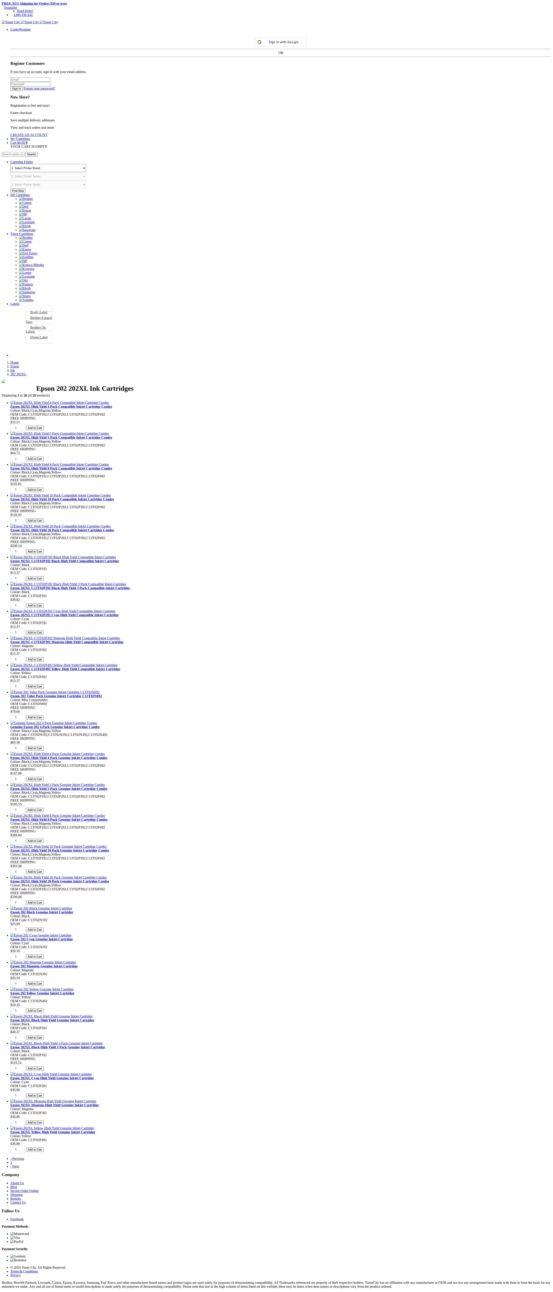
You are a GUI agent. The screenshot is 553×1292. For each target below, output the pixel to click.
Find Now (18, 190)
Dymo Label (39, 337)
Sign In (16, 88)
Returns (15, 1198)
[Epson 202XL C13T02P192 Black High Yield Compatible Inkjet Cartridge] (63, 557)
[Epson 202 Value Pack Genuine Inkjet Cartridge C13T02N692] (55, 692)
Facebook (17, 1219)
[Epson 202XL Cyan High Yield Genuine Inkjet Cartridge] (51, 1074)
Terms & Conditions (24, 1271)
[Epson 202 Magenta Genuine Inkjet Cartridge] (43, 962)
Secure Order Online (24, 1191)
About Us (17, 1183)
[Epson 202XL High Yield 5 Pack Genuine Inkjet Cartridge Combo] (57, 785)
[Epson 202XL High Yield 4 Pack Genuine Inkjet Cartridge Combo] (57, 754)
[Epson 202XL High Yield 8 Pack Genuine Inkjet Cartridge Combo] (57, 815)
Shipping (16, 1195)
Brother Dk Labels (36, 329)
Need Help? (25, 11)
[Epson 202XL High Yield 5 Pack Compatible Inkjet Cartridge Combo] (59, 433)
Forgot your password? (39, 88)
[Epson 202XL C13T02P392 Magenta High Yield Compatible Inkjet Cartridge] (65, 638)
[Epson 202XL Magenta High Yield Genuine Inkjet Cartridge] (53, 1101)
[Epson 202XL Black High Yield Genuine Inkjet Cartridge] (51, 1016)
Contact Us (18, 1202)
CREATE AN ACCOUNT (29, 135)
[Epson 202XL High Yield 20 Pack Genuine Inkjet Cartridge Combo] (58, 877)
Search (31, 154)
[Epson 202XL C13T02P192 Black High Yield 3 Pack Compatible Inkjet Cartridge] (68, 584)
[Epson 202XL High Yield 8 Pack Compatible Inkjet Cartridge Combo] (59, 464)
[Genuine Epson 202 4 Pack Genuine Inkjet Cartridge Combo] (53, 723)
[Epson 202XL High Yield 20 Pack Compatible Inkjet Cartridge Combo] (60, 526)
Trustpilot (10, 8)
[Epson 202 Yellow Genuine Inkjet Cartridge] (42, 989)
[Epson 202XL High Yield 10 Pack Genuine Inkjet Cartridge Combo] (58, 846)
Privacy (15, 1275)
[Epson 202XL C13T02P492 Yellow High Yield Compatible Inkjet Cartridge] (64, 665)
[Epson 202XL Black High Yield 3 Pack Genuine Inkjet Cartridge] (56, 1043)
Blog (13, 1187)
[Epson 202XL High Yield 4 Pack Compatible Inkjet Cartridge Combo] (59, 403)
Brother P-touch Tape (39, 320)
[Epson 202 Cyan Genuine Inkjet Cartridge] (41, 935)
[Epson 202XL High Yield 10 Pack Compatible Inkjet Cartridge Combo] (60, 495)
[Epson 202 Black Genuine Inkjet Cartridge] (41, 908)
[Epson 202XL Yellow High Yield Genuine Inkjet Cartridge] (52, 1128)
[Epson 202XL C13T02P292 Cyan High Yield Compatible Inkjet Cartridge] (62, 611)
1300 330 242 (23, 15)
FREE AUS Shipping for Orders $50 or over (34, 3)
